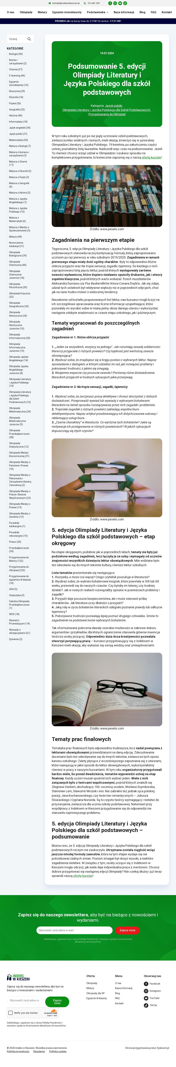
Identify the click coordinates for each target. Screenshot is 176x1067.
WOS (11, 614)
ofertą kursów (151, 157)
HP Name (4, 898)
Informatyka (16, 121)
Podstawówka (96, 12)
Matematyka (16, 140)
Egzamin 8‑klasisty (96, 998)
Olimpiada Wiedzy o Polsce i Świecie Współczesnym (19, 494)
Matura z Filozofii (18, 171)
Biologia (13, 54)
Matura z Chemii (18, 161)
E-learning (14, 75)
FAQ (153, 12)
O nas (10, 12)
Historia (13, 115)
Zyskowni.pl (162, 1048)
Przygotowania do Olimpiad (107, 114)
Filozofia (13, 97)
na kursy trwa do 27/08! (88, 21)
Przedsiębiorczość (19, 548)
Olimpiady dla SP (95, 993)
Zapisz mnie (57, 1002)
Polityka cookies (58, 1051)
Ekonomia (14, 91)
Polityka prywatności (18, 1051)
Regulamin (39, 1051)
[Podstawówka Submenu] (106, 12)
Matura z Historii (18, 192)
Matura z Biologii (18, 146)
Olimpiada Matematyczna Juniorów (17, 421)
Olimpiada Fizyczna (19, 293)
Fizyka (12, 103)
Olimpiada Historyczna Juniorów (15, 325)
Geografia (14, 109)
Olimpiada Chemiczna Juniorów (15, 274)
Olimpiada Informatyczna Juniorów (17, 347)
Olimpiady (26, 12)
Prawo (12, 541)
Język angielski (17, 127)
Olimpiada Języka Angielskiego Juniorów (18, 369)
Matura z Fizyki (17, 177)
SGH (11, 589)
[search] (29, 38)
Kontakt (167, 12)
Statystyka (15, 595)
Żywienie (14, 639)
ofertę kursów (82, 876)
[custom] (110, 3)
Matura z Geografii (19, 183)
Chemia (13, 69)
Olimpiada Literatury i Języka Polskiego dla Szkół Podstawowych (106, 110)
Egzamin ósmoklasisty (66, 12)
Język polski (15, 133)
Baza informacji (124, 12)
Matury (42, 12)
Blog (142, 12)
